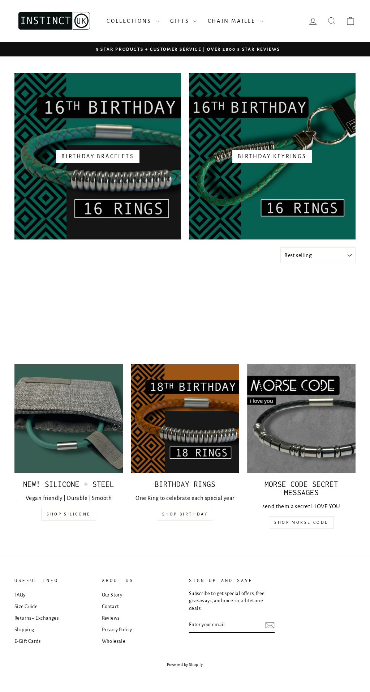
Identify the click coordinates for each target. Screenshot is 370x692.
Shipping (24, 629)
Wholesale (114, 641)
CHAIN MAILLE (233, 21)
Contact (110, 606)
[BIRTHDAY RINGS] (185, 418)
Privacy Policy (117, 629)
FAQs (19, 595)
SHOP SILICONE (69, 514)
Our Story (112, 595)
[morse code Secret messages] (301, 418)
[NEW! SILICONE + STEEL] (68, 418)
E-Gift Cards (27, 641)
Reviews (111, 618)
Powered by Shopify (185, 664)
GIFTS (181, 21)
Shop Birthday (185, 514)
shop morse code (301, 522)
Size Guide (26, 606)
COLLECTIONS (130, 21)
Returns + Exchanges (36, 618)
